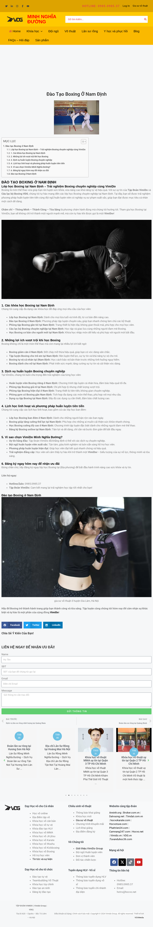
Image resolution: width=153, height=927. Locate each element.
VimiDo (54, 612)
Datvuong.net (116, 816)
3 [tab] (72, 795)
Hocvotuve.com (118, 823)
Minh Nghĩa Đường (47, 437)
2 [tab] (69, 795)
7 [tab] (83, 795)
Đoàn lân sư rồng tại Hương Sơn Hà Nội (19, 747)
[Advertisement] (76, 67)
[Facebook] (22, 6)
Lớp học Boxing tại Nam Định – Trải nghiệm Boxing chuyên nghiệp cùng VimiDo (48, 149)
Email (4, 678)
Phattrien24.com (118, 827)
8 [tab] (86, 795)
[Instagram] (17, 6)
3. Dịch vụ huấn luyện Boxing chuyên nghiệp (31, 160)
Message (6, 690)
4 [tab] (75, 795)
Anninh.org (115, 812)
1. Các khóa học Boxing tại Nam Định (28, 153)
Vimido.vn (116, 835)
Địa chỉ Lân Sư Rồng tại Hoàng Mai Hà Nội (57, 747)
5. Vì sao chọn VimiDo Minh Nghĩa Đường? (30, 167)
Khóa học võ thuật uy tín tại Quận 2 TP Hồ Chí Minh (133, 760)
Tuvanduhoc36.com (121, 839)
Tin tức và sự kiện (42, 859)
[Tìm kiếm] (145, 19)
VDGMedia (139, 917)
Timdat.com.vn (134, 816)
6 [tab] (80, 795)
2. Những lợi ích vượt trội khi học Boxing (29, 156)
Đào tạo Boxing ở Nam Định (19, 146)
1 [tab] (66, 795)
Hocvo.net (137, 831)
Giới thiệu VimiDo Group (89, 848)
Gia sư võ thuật (140, 5)
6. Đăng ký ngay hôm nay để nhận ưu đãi (30, 170)
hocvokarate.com (120, 820)
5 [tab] (77, 795)
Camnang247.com (119, 831)
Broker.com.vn (131, 812)
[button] (101, 6)
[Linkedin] (12, 6)
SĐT (3, 666)
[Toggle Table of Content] (82, 141)
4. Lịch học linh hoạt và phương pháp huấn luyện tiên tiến (38, 163)
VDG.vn (127, 835)
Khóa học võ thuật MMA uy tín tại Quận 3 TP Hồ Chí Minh (96, 760)
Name (4, 654)
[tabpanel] (19, 753)
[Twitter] (6, 6)
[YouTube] (28, 6)
